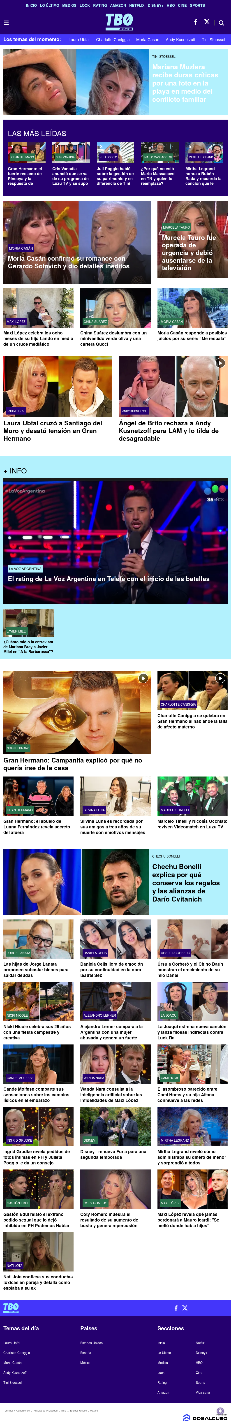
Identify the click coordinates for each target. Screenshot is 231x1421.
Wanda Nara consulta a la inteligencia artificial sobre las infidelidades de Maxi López (111, 1094)
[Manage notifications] (220, 1411)
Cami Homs (170, 1078)
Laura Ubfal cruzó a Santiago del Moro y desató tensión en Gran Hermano (52, 430)
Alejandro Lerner (100, 1015)
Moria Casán (147, 39)
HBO (171, 5)
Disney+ (156, 5)
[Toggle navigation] (6, 23)
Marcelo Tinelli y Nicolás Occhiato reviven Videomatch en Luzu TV (192, 824)
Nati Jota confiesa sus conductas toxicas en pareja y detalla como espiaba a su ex (38, 1282)
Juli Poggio (108, 157)
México (85, 1362)
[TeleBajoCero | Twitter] (207, 22)
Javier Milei (17, 631)
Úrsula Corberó (175, 953)
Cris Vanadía (65, 157)
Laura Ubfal (79, 39)
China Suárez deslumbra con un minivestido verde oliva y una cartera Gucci (113, 338)
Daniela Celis (95, 953)
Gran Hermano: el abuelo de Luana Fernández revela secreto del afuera (36, 826)
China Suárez (95, 321)
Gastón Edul (18, 1203)
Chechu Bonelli (166, 856)
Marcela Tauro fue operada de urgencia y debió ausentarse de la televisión (189, 252)
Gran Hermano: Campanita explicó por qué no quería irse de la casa (72, 764)
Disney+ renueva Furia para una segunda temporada (113, 1154)
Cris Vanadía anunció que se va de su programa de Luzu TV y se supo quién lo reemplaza (70, 178)
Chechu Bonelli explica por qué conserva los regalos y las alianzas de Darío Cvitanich (186, 882)
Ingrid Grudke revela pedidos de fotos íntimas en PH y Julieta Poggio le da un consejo (36, 1157)
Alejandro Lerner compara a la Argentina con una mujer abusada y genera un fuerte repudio (111, 1035)
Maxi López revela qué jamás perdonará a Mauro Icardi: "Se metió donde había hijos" (188, 1220)
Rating (100, 5)
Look (85, 5)
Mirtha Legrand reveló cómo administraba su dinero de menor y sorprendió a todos (191, 1157)
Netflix (137, 5)
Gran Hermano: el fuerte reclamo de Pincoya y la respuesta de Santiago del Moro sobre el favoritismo (25, 183)
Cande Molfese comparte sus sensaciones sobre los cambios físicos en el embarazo (36, 1094)
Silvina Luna (94, 809)
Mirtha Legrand (201, 157)
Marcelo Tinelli (175, 809)
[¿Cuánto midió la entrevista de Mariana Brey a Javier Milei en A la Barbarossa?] (28, 623)
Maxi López (16, 321)
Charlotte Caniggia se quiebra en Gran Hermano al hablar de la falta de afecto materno (192, 721)
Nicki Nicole (17, 1015)
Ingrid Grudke (19, 1140)
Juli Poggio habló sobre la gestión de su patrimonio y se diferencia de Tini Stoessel (115, 178)
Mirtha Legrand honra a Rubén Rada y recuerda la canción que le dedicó (203, 178)
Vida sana (203, 1392)
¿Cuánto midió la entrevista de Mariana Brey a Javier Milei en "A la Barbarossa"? (28, 646)
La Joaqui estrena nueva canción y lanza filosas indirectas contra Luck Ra (191, 1032)
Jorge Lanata (18, 953)
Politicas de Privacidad (45, 1410)
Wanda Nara (94, 1078)
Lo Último (49, 5)
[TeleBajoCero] (57, 1308)
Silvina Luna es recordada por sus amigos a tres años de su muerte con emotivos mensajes (112, 826)
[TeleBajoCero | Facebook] (197, 22)
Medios (69, 5)
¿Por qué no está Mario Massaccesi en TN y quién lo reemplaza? (158, 176)
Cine (182, 5)
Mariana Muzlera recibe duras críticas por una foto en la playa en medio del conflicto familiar (185, 83)
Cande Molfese (20, 1078)
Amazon (118, 5)
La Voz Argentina (25, 568)
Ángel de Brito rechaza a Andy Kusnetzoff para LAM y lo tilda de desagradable (169, 430)
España (85, 1352)
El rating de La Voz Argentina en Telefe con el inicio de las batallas (109, 579)
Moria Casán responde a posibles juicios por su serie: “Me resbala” (192, 335)
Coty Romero (95, 1203)
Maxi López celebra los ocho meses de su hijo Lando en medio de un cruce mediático (38, 338)
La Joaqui (169, 1015)
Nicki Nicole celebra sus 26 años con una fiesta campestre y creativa (37, 1032)
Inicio (31, 5)
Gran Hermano (22, 157)
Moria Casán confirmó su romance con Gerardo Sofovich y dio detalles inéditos (69, 261)
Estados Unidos (91, 1342)
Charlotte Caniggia (113, 39)
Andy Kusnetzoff (180, 39)
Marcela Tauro (176, 227)
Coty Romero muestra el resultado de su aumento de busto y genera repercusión (109, 1220)
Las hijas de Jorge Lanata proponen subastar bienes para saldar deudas (36, 969)
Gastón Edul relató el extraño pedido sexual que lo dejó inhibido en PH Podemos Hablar (36, 1220)
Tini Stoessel (213, 39)
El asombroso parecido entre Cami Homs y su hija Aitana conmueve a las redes (187, 1094)
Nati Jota (14, 1265)
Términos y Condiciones (16, 1410)
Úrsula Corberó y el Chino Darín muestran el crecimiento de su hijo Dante (190, 969)
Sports (197, 5)
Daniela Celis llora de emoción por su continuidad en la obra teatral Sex (111, 969)
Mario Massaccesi (158, 157)
